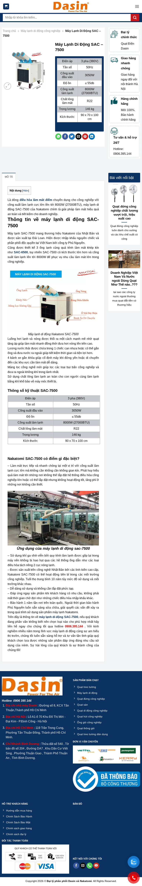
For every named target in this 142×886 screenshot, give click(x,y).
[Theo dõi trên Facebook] (76, 866)
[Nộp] (135, 17)
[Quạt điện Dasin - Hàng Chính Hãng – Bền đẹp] (71, 6)
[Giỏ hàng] (6, 7)
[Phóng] (7, 86)
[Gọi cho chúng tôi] (90, 866)
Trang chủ (9, 30)
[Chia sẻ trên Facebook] (65, 136)
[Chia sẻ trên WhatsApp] (58, 136)
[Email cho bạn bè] (78, 136)
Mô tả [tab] (9, 176)
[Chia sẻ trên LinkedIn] (92, 136)
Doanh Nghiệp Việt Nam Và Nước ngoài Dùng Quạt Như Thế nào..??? (124, 278)
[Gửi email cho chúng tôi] (83, 866)
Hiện (25, 190)
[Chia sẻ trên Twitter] (72, 136)
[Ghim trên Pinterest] (85, 136)
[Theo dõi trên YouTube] (96, 866)
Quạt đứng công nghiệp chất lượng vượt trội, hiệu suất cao (124, 212)
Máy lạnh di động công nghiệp (40, 30)
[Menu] (137, 6)
